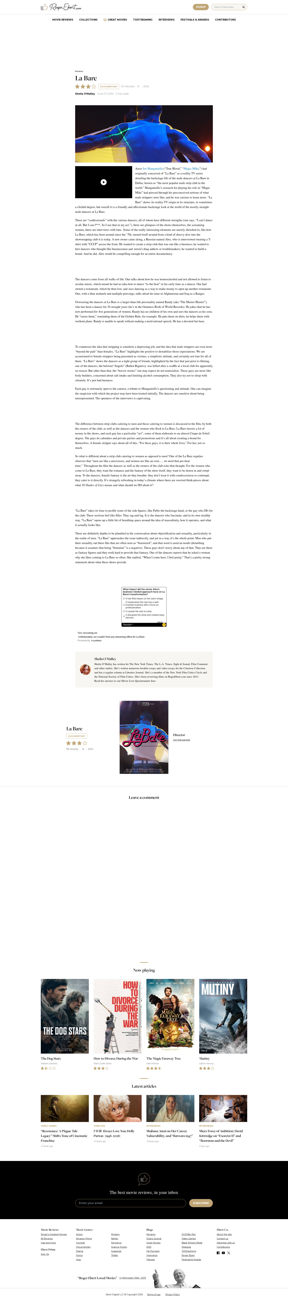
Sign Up (45, 1254)
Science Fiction (119, 1247)
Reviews (79, 71)
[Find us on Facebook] (218, 1253)
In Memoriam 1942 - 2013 (132, 1278)
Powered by (84, 640)
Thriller (114, 1255)
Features (186, 1247)
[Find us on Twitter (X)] (228, 1253)
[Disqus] (144, 917)
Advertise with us (226, 1242)
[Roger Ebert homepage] (61, 7)
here (153, 681)
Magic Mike (191, 168)
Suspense (116, 1251)
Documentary (108, 86)
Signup (201, 7)
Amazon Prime (84, 1238)
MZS (148, 1247)
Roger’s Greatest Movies (54, 1234)
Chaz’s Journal (153, 1238)
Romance (116, 1242)
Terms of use (153, 1294)
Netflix (114, 1238)
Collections (88, 19)
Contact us (222, 1238)
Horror (79, 1255)
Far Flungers (152, 1251)
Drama (79, 1251)
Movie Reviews (62, 19)
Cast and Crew (48, 1242)
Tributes (150, 1259)
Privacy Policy (172, 1294)
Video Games (189, 1238)
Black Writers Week (192, 1242)
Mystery (115, 1234)
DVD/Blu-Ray (189, 1234)
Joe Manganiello (153, 168)
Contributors (225, 19)
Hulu (78, 1259)
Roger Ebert (188, 1255)
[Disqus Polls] (144, 842)
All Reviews (47, 1238)
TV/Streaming (143, 19)
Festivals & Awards (195, 19)
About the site (224, 1234)
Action (79, 1234)
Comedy (80, 1242)
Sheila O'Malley (85, 93)
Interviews (167, 19)
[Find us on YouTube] (223, 1253)
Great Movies (117, 19)
